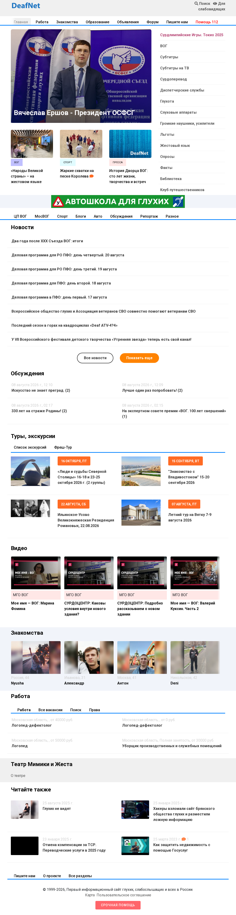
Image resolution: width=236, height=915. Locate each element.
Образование (97, 22)
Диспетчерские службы (182, 90)
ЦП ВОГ (20, 216)
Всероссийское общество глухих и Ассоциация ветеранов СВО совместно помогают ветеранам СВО (104, 311)
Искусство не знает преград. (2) (41, 390)
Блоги (81, 216)
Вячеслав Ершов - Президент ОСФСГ (74, 113)
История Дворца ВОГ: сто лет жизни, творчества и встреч (128, 176)
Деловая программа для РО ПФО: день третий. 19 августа (64, 269)
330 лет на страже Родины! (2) (39, 411)
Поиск (75, 710)
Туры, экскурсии (33, 436)
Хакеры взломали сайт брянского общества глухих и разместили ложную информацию (184, 814)
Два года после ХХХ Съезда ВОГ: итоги (47, 241)
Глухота (167, 101)
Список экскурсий (30, 447)
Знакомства (67, 22)
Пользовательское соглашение (124, 895)
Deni (174, 683)
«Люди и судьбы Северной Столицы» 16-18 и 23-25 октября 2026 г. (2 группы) (82, 477)
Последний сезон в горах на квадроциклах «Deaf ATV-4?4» (65, 325)
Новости (22, 227)
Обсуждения (121, 216)
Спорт (62, 216)
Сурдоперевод (173, 79)
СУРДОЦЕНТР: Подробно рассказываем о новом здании (140, 608)
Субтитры (169, 57)
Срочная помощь (118, 905)
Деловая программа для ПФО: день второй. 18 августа (61, 283)
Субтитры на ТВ (174, 68)
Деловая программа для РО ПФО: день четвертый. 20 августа (68, 255)
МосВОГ (42, 216)
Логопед (20, 746)
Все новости (95, 358)
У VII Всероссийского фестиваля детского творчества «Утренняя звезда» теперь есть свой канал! (101, 339)
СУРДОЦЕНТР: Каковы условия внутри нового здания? (85, 608)
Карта (90, 895)
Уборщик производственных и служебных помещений (171, 746)
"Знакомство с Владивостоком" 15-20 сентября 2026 (188, 477)
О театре (18, 775)
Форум (153, 22)
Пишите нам (177, 22)
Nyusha (17, 683)
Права (94, 710)
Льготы (167, 134)
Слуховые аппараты (178, 112)
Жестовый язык (175, 145)
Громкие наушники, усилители (187, 123)
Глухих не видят (57, 808)
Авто (98, 216)
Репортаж (149, 216)
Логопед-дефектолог (32, 725)
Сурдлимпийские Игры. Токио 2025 (191, 35)
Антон (122, 683)
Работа (42, 22)
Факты (166, 168)
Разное (172, 216)
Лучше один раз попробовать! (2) (152, 390)
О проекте (52, 876)
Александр (74, 683)
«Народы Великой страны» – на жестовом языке (27, 176)
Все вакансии (50, 710)
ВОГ (163, 46)
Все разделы (80, 876)
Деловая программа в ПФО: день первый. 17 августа (59, 297)
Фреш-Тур (63, 447)
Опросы (167, 156)
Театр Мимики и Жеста (41, 764)
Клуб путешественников (182, 190)
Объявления (128, 22)
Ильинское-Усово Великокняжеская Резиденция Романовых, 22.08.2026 (86, 520)
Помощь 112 (207, 22)
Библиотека (171, 179)
